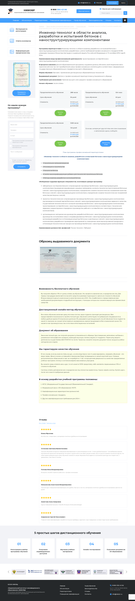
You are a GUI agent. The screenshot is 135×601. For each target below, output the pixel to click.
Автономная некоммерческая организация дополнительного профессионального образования (26, 590)
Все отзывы (42, 423)
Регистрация (112, 3)
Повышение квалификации (60, 20)
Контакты (117, 20)
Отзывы (108, 20)
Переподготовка (41, 20)
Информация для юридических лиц (23, 52)
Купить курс (60, 113)
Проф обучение (80, 20)
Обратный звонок (83, 11)
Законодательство (96, 20)
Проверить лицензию (21, 93)
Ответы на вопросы (23, 41)
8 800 (59, 9)
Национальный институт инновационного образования (29, 11)
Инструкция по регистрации (21, 30)
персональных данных (19, 161)
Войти (123, 3)
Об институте (27, 20)
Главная (16, 20)
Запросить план (106, 143)
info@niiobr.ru (85, 3)
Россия (99, 3)
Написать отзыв (51, 423)
